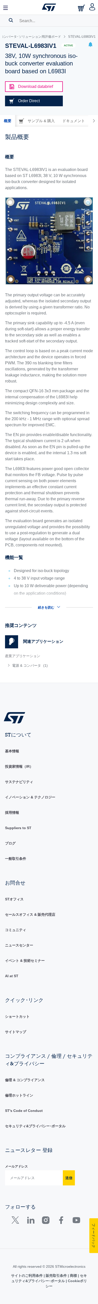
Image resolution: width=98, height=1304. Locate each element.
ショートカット (17, 1016)
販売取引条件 (56, 1276)
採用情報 (12, 812)
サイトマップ (15, 1032)
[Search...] (11, 20)
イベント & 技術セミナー (25, 961)
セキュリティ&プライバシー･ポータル (35, 1126)
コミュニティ (15, 930)
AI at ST (11, 976)
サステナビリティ (19, 782)
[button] (6, 7)
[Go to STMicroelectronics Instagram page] (46, 1221)
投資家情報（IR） (19, 766)
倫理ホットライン (19, 1095)
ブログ (10, 843)
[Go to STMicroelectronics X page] (16, 1221)
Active (68, 45)
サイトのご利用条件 (27, 1276)
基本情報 (12, 751)
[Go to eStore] (82, 8)
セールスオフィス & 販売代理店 (30, 914)
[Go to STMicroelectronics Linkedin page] (30, 1221)
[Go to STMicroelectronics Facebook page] (61, 1221)
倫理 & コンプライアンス (25, 1080)
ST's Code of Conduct (24, 1111)
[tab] (7, 121)
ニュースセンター (19, 945)
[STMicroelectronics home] (49, 7)
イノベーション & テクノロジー (30, 797)
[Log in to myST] (92, 7)
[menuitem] (41, 665)
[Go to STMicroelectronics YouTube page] (76, 1221)
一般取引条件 (15, 859)
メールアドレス (16, 1166)
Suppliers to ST (18, 828)
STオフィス (14, 899)
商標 (73, 1276)
